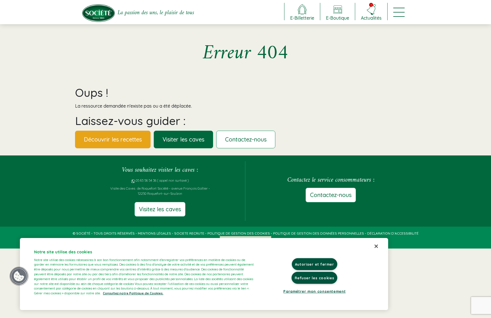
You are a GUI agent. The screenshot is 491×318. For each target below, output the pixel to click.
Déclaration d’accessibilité (393, 233)
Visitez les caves (160, 209)
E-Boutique (337, 17)
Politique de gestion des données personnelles (318, 233)
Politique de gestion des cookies (238, 233)
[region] (204, 274)
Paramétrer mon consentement (314, 291)
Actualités (371, 11)
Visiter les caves (183, 139)
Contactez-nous (246, 139)
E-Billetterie (302, 17)
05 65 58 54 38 (146, 180)
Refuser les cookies (314, 278)
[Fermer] (376, 246)
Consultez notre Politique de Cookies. (133, 293)
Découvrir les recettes (113, 139)
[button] (19, 276)
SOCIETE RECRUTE (189, 233)
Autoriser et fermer (314, 264)
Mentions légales (154, 233)
